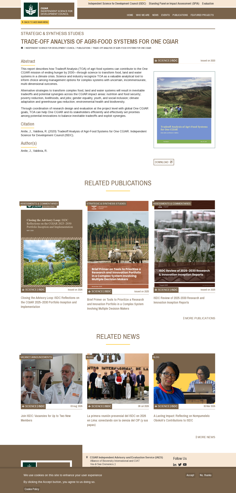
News (155, 15)
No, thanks (205, 475)
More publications (200, 318)
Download (161, 162)
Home (130, 15)
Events (165, 15)
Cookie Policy (32, 489)
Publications (180, 15)
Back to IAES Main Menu (36, 22)
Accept (190, 475)
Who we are (142, 15)
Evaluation (208, 3)
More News (206, 437)
